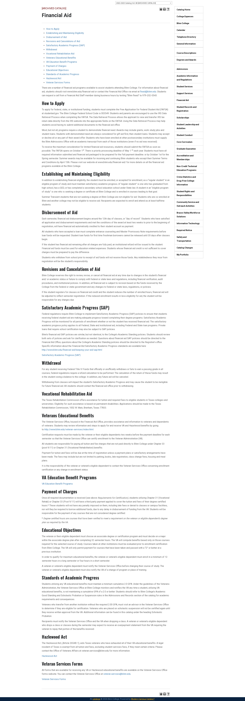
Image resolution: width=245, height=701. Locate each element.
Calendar (181, 30)
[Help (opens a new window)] (168, 9)
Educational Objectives (57, 70)
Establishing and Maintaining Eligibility (65, 33)
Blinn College (183, 23)
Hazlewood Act (53, 78)
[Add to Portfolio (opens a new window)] (160, 9)
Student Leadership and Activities (188, 126)
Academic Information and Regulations (187, 78)
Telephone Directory (186, 37)
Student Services (185, 86)
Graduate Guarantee (186, 149)
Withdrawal (51, 49)
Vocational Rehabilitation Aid (60, 53)
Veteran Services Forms (58, 82)
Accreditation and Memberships (185, 157)
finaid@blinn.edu (148, 91)
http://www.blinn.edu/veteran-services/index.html (68, 429)
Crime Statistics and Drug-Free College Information (186, 181)
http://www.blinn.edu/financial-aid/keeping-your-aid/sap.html (72, 350)
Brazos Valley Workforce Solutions (188, 215)
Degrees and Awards (186, 60)
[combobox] (143, 3)
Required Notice (184, 230)
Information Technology (188, 223)
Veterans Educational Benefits (61, 57)
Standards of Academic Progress (62, 74)
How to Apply (52, 29)
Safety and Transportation (184, 239)
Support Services (185, 93)
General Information (186, 44)
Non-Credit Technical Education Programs (187, 168)
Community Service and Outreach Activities (188, 204)
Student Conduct (185, 135)
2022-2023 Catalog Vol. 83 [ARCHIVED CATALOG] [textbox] (136, 3)
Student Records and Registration (187, 109)
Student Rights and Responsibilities (186, 193)
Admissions (182, 69)
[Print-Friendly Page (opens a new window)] (164, 9)
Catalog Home (183, 10)
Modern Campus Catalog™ (143, 699)
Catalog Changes (185, 248)
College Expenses (185, 16)
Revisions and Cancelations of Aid (63, 41)
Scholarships (183, 118)
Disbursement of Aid (56, 37)
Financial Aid (183, 100)
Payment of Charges (56, 66)
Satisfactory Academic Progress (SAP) (65, 45)
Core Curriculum (184, 142)
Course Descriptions (186, 53)
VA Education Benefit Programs (61, 62)
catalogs (96, 699)
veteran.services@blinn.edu (117, 674)
